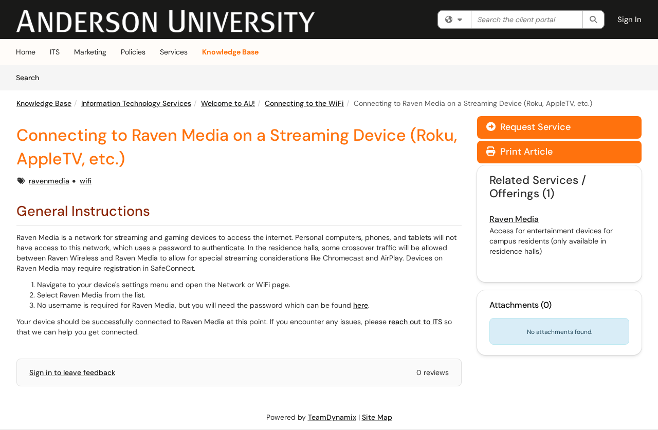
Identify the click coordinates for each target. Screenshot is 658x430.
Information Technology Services (136, 103)
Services (174, 52)
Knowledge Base (230, 52)
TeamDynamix (332, 417)
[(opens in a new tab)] (165, 21)
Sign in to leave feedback (72, 372)
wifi (86, 180)
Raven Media (514, 219)
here (360, 305)
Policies (133, 52)
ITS (55, 52)
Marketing (90, 52)
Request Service (534, 127)
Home (25, 52)
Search (31, 77)
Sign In (629, 19)
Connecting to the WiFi (304, 103)
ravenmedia (49, 180)
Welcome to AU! (228, 103)
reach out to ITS (415, 321)
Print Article (525, 151)
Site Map (377, 417)
